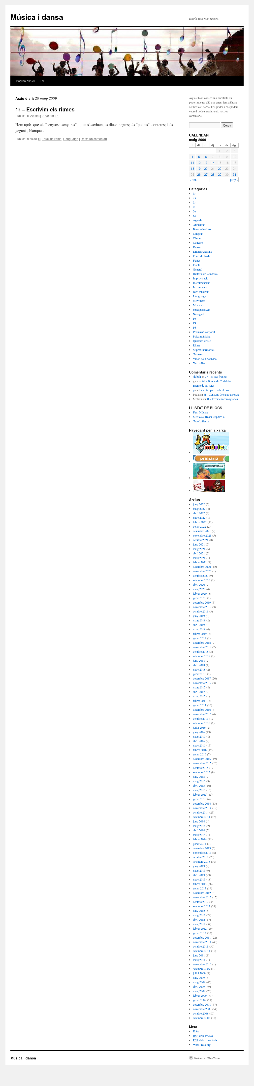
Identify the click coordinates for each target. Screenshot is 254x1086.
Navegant (198, 314)
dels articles (203, 1036)
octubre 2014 (200, 812)
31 (234, 174)
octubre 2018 (200, 651)
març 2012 (199, 924)
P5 (194, 327)
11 (192, 162)
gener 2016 (199, 754)
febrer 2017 (200, 701)
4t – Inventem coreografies (222, 399)
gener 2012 (199, 933)
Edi (42, 80)
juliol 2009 (199, 973)
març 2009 (199, 991)
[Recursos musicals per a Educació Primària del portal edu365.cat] (211, 461)
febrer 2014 (200, 839)
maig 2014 (199, 826)
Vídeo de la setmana (205, 359)
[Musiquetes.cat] (209, 478)
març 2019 (199, 629)
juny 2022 (199, 504)
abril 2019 (199, 625)
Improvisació (200, 278)
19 (199, 168)
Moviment (199, 301)
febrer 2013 (200, 884)
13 (206, 162)
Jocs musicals (201, 292)
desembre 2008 (202, 1004)
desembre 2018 (202, 643)
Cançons (198, 234)
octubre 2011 (200, 946)
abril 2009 (199, 986)
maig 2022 (199, 508)
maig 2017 (199, 687)
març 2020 (199, 589)
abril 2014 (199, 830)
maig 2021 (199, 549)
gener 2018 (199, 674)
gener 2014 (199, 844)
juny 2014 (199, 821)
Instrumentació (201, 283)
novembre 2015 (202, 763)
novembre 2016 (202, 714)
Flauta (196, 265)
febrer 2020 (200, 593)
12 (199, 162)
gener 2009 (199, 1000)
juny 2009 (199, 978)
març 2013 (199, 879)
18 (192, 168)
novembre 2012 (202, 897)
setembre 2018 (201, 656)
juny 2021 (199, 544)
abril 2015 (199, 785)
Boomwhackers (202, 229)
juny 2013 (199, 866)
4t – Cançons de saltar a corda (221, 394)
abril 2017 (199, 692)
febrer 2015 (200, 794)
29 (220, 174)
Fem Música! (201, 412)
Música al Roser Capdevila (208, 417)
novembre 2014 (202, 808)
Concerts (198, 242)
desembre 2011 (202, 937)
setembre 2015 (201, 772)
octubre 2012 (200, 902)
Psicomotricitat (201, 336)
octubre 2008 (200, 1013)
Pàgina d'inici (25, 80)
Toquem (197, 354)
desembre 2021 (202, 531)
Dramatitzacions (202, 251)
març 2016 (199, 745)
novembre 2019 (202, 607)
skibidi (197, 376)
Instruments (200, 287)
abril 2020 (199, 584)
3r (194, 202)
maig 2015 (199, 781)
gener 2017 (199, 705)
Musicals (198, 305)
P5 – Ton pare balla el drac (214, 390)
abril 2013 (199, 875)
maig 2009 (199, 982)
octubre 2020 (200, 575)
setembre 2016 (201, 723)
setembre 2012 (201, 906)
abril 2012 (199, 919)
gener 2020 (199, 598)
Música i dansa (36, 16)
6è (194, 216)
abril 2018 (199, 665)
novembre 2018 (202, 647)
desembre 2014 (202, 803)
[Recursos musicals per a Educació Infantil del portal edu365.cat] (211, 452)
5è (194, 211)
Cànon (197, 238)
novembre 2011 (202, 942)
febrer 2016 (200, 750)
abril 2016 (199, 741)
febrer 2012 (200, 928)
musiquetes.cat (201, 309)
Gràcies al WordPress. (207, 1058)
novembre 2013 (202, 852)
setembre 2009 (201, 969)
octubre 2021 (200, 540)
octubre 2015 (200, 768)
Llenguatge (70, 138)
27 (206, 174)
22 (220, 168)
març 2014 (199, 835)
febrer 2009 (200, 995)
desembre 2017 (202, 678)
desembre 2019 (202, 602)
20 (206, 168)
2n (194, 198)
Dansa (196, 247)
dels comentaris (205, 1040)
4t (194, 207)
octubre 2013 (200, 857)
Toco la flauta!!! (202, 421)
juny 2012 (199, 911)
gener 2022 (199, 526)
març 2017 (199, 696)
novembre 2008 (202, 1009)
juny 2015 (199, 777)
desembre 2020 (202, 567)
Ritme (196, 345)
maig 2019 (199, 620)
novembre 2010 (202, 964)
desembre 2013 (202, 848)
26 (199, 174)
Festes (196, 260)
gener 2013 (199, 888)
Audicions (199, 225)
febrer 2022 (200, 522)
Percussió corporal (204, 332)
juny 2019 (199, 616)
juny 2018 (199, 660)
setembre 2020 (201, 580)
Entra (196, 1031)
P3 (194, 318)
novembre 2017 (202, 683)
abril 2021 (199, 553)
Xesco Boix (200, 363)
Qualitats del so (202, 341)
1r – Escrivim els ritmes (45, 109)
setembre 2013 (201, 861)
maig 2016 (199, 736)
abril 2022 (199, 513)
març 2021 (199, 558)
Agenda (197, 220)
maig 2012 (199, 915)
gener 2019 (199, 638)
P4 (194, 323)
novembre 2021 (202, 535)
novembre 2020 (202, 571)
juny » (234, 179)
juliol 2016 (199, 727)
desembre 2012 (202, 893)
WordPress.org (202, 1045)
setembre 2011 (201, 951)
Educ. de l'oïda (52, 138)
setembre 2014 (201, 817)
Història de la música (205, 274)
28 (213, 174)
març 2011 (199, 960)
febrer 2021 (200, 562)
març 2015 (199, 790)
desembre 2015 (202, 759)
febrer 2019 (200, 634)
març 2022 (199, 517)
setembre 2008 (201, 1018)
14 (213, 162)
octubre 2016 (200, 718)
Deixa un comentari (94, 138)
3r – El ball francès (216, 376)
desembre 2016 (202, 710)
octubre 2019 (200, 611)
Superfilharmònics (204, 350)
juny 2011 (199, 955)
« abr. (193, 179)
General (197, 269)
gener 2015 (199, 799)
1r (39, 138)
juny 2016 (199, 732)
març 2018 (199, 669)
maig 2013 (199, 870)
